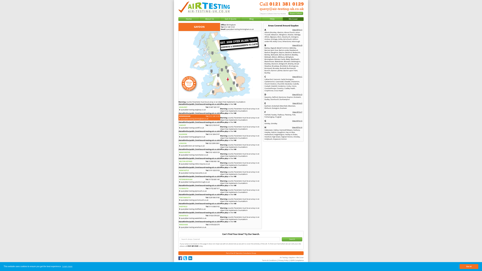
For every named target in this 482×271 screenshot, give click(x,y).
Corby (288, 86)
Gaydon (292, 257)
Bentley (267, 55)
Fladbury (281, 115)
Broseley (276, 68)
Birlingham (290, 57)
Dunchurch (274, 99)
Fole (293, 115)
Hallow (276, 130)
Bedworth (296, 52)
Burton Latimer (277, 70)
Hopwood (276, 139)
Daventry (267, 97)
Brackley (267, 64)
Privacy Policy (283, 260)
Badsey (267, 48)
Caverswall (279, 81)
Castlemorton (269, 81)
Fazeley (274, 115)
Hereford (267, 137)
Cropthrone (268, 90)
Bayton (282, 52)
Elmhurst (267, 108)
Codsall (267, 86)
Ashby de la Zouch (285, 39)
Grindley (274, 123)
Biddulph (267, 57)
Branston (275, 64)
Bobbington (295, 61)
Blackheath (295, 59)
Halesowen (268, 130)
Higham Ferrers (287, 137)
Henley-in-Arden (291, 134)
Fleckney (288, 115)
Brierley (291, 64)
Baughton (274, 52)
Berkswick (274, 55)
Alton (279, 37)
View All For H (297, 127)
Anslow (267, 39)
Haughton (281, 132)
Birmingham (269, 59)
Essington (275, 108)
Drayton (290, 97)
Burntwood (291, 68)
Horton (284, 139)
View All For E (297, 103)
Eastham (267, 106)
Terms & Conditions (269, 260)
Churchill (280, 84)
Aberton (280, 32)
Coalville (296, 84)
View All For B (297, 45)
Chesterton (295, 81)
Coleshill (274, 86)
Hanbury (296, 130)
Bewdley (295, 55)
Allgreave (273, 37)
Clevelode (288, 84)
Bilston (274, 57)
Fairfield (267, 115)
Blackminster (269, 61)
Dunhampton (285, 99)
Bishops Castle (279, 59)
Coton (294, 86)
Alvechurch (286, 37)
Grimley (267, 123)
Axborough (296, 41)
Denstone (282, 97)
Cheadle (287, 81)
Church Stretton (270, 84)
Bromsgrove (293, 66)
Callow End (268, 79)
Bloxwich (287, 61)
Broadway (275, 66)
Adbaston (274, 34)
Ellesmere (291, 106)
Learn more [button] (67, 266)
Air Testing (284, 257)
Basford (267, 52)
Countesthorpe (270, 88)
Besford (288, 55)
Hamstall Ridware (285, 130)
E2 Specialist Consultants (242, 253)
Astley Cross (277, 41)
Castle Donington (287, 79)
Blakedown (279, 61)
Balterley (293, 48)
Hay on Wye (290, 132)
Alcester (290, 34)
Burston (267, 70)
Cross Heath (278, 90)
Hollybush (268, 139)
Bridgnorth (283, 64)
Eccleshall (275, 106)
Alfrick (266, 37)
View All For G (297, 121)
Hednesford (268, 134)
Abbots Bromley (270, 32)
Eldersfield (283, 106)
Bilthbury (281, 57)
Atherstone (286, 41)
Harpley (267, 132)
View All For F (297, 112)
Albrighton (283, 34)
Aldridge (297, 34)
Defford (275, 97)
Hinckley (296, 137)
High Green (276, 137)
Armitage (274, 39)
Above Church (289, 32)
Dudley (267, 99)
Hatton (274, 132)
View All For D (297, 94)
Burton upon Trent (290, 70)
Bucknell (283, 68)
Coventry (280, 88)
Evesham (283, 108)
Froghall (278, 117)
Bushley (267, 73)
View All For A (297, 30)
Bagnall (273, 48)
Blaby (288, 59)
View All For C (297, 77)
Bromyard (268, 68)
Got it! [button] (469, 266)
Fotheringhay (269, 117)
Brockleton (284, 66)
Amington (294, 37)
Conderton (282, 86)
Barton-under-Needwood (288, 50)
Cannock (276, 79)
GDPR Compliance (297, 260)
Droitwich (297, 97)
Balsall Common (283, 48)
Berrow (281, 55)
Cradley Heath (289, 88)
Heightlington (279, 134)
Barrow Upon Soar (271, 50)
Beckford (288, 52)
